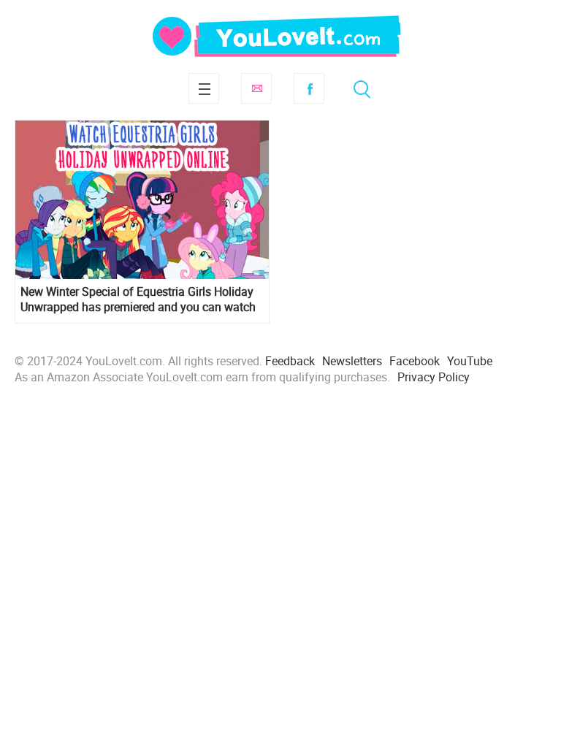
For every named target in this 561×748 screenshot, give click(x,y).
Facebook (309, 88)
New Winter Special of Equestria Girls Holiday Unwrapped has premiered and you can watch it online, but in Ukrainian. (138, 299)
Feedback (290, 361)
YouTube (469, 361)
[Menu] (203, 88)
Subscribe (256, 88)
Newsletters (352, 361)
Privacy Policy (433, 377)
